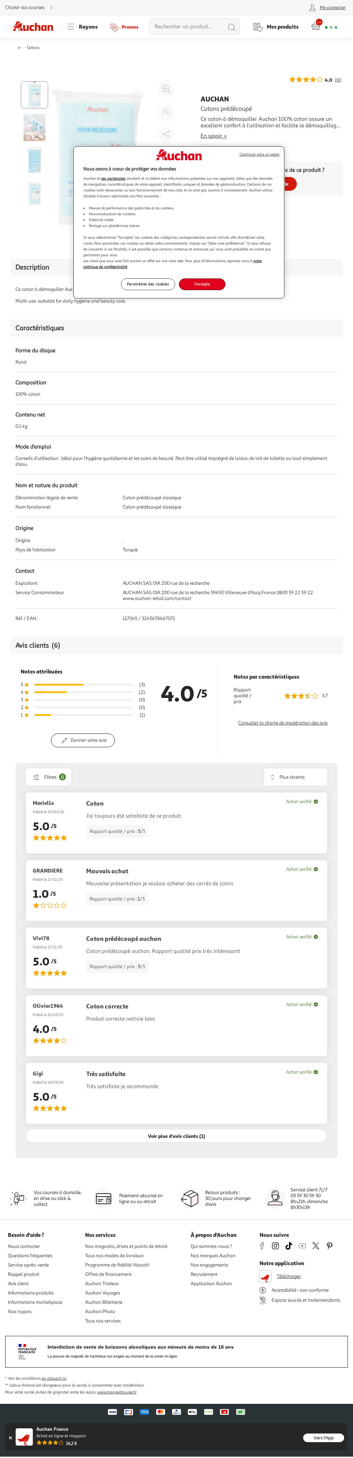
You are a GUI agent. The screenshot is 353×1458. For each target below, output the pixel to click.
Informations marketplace (35, 1302)
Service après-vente (28, 1265)
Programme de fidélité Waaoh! (117, 1265)
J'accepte (202, 284)
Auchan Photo (100, 1311)
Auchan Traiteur (102, 1284)
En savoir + (214, 135)
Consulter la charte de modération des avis (282, 723)
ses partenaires (113, 178)
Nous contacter (24, 1246)
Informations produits (30, 1293)
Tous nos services (103, 1321)
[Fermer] (10, 1438)
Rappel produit (23, 1274)
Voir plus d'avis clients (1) (176, 1136)
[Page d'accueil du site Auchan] (35, 26)
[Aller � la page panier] (324, 26)
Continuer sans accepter (260, 154)
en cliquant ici (54, 1378)
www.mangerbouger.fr (117, 1392)
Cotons (33, 47)
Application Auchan (211, 1284)
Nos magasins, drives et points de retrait (126, 1246)
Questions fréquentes (30, 1256)
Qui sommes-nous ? (211, 1246)
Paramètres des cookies (148, 284)
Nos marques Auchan (213, 1256)
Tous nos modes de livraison (114, 1256)
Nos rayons (19, 1311)
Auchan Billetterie (103, 1302)
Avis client (18, 1284)
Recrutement (204, 1274)
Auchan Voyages (102, 1293)
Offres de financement (108, 1274)
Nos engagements (209, 1265)
